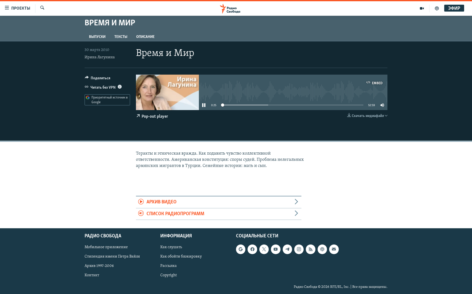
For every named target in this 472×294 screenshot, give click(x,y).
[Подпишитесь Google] (240, 249)
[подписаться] (334, 249)
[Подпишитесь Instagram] (299, 249)
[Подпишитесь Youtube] (275, 249)
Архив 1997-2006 (99, 266)
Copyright (168, 276)
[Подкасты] (322, 249)
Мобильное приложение (106, 247)
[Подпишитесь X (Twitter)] (264, 249)
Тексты (120, 37)
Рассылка (168, 266)
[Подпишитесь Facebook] (252, 249)
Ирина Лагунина (100, 57)
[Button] (97, 79)
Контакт (92, 276)
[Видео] (421, 8)
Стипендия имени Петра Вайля (112, 257)
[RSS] (310, 249)
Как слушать (171, 247)
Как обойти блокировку (181, 257)
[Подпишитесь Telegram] (287, 249)
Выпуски (97, 37)
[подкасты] (436, 8)
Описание (145, 37)
